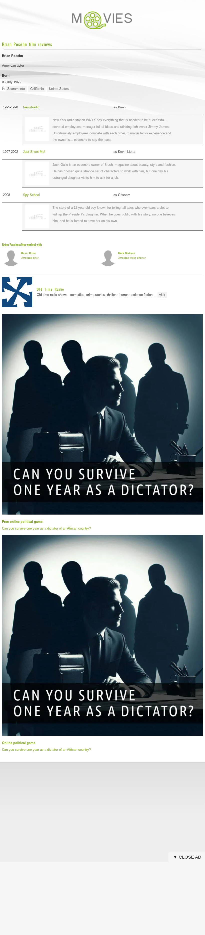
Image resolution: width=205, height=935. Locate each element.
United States (59, 89)
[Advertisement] (102, 801)
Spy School (31, 195)
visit (162, 295)
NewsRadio (31, 107)
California (37, 89)
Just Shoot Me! (34, 152)
